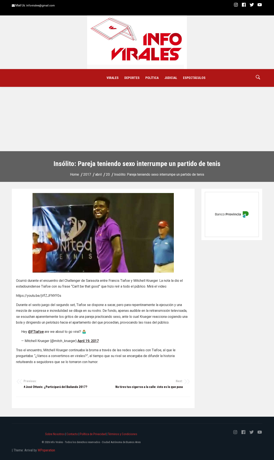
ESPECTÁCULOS (194, 78)
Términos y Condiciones (122, 434)
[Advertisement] (137, 119)
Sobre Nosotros (55, 434)
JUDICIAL (170, 78)
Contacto (72, 434)
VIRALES (113, 78)
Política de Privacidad (93, 434)
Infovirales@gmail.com (40, 5)
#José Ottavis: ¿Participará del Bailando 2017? (55, 384)
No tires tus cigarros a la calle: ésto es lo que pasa (149, 384)
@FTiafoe (36, 332)
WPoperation (46, 450)
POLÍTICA (152, 78)
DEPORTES (132, 78)
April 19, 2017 (88, 341)
